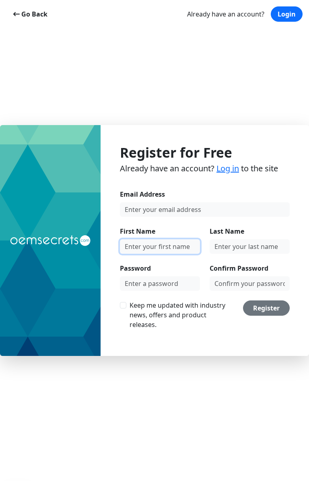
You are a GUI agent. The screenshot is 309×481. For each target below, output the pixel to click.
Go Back (33, 14)
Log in (227, 168)
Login (287, 14)
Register (266, 308)
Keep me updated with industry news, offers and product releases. (177, 315)
